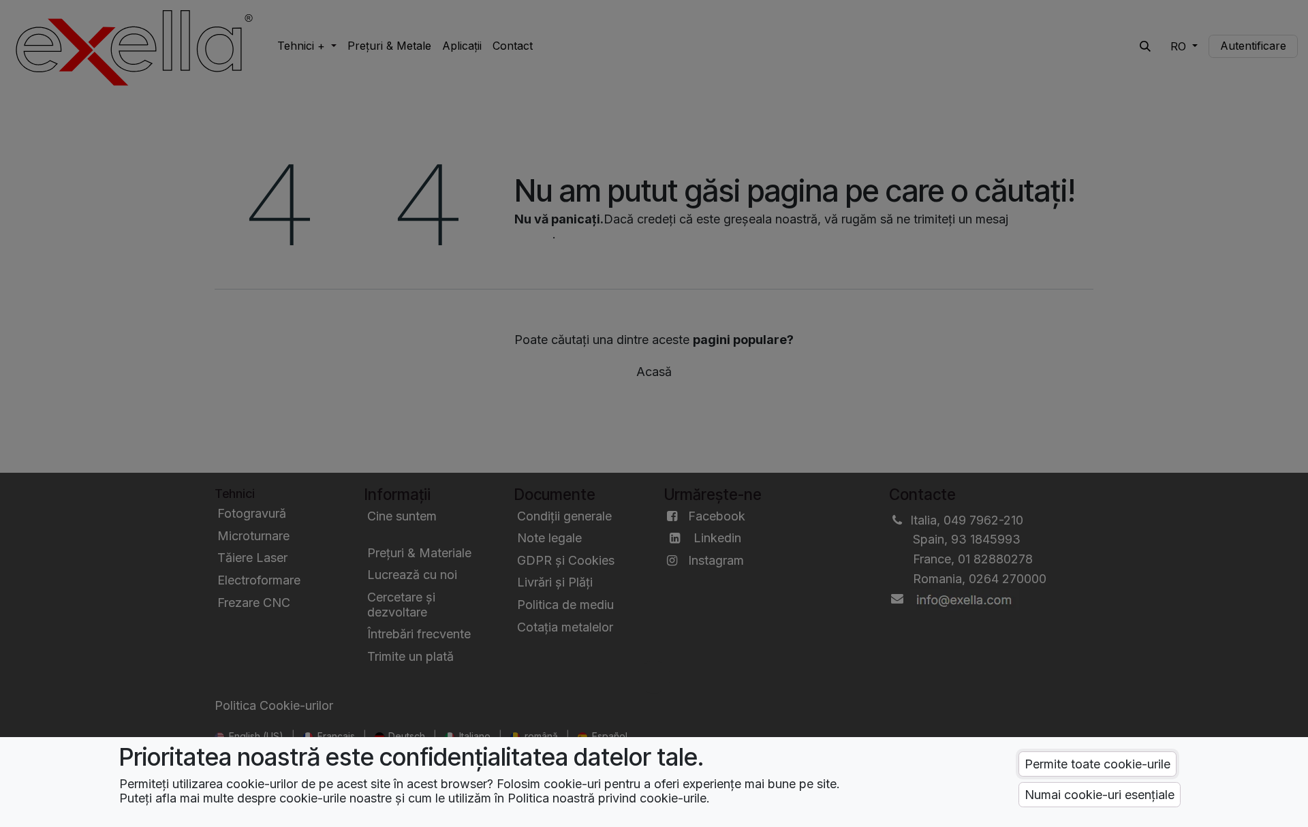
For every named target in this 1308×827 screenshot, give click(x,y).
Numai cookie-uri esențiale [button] (1099, 794)
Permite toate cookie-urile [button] (1097, 764)
